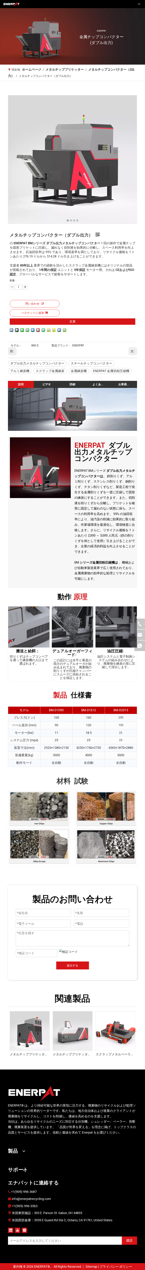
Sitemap (91, 1266)
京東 (72, 321)
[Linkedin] (10, 1230)
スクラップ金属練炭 (50, 371)
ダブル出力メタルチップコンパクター (37, 363)
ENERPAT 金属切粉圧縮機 (111, 371)
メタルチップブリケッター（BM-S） (29, 1054)
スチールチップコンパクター (91, 363)
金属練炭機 (79, 371)
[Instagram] (24, 1230)
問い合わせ (32, 303)
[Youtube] (17, 1230)
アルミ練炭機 (19, 371)
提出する (72, 965)
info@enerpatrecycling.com (31, 1199)
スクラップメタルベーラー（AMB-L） (115, 1054)
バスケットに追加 (32, 312)
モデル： (16, 345)
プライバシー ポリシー (116, 1266)
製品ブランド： (61, 345)
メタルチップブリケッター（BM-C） (72, 1054)
